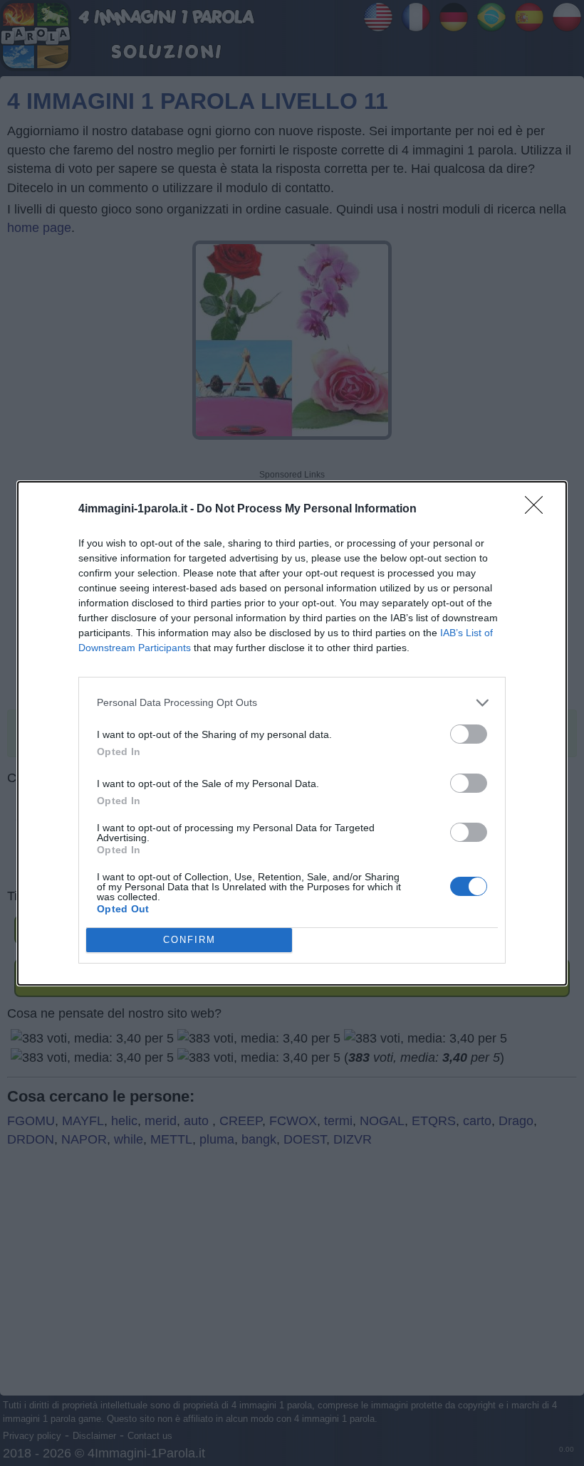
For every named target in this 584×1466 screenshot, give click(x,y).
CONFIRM (189, 939)
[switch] (468, 734)
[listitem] (292, 702)
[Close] (538, 509)
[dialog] (292, 733)
